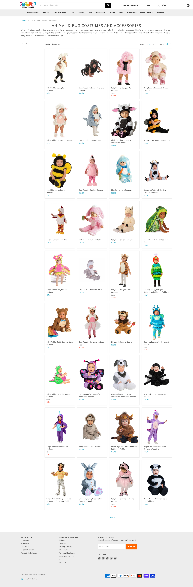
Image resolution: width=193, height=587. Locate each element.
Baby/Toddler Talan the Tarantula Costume (91, 89)
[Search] (108, 5)
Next (111, 517)
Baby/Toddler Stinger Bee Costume (157, 140)
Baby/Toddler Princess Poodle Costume (122, 500)
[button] (22, 579)
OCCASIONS (131, 12)
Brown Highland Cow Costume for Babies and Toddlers (124, 447)
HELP (148, 5)
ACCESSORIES (100, 12)
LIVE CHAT (63, 563)
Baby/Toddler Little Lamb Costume (59, 140)
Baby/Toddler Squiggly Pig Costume (121, 89)
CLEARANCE (160, 12)
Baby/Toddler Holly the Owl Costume (56, 291)
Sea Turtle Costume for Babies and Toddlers (156, 241)
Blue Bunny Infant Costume (121, 190)
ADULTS (81, 12)
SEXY (90, 12)
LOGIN (163, 5)
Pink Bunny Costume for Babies (90, 240)
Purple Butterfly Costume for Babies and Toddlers (89, 395)
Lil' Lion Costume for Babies (121, 342)
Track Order (25, 543)
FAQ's (61, 559)
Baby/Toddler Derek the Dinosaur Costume (59, 395)
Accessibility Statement (29, 553)
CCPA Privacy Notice (66, 556)
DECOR (112, 12)
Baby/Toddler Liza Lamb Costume (91, 342)
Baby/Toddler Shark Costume (90, 140)
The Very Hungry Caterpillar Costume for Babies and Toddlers (156, 291)
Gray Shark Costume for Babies (90, 290)
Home (23, 20)
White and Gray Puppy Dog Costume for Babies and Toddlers (123, 395)
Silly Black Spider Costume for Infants (155, 395)
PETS (121, 12)
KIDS (72, 12)
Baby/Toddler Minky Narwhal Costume (57, 447)
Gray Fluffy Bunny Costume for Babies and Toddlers (90, 500)
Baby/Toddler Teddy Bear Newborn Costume (59, 343)
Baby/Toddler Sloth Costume (90, 446)
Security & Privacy (65, 546)
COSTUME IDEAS (60, 12)
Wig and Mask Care (27, 550)
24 (147, 44)
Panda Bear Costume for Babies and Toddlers (155, 500)
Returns (62, 540)
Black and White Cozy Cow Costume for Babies (121, 141)
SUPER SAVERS (145, 12)
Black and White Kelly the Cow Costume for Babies (155, 191)
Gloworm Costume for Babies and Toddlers (156, 343)
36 (150, 44)
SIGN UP (131, 546)
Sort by (47, 44)
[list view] (170, 44)
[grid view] (167, 44)
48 (153, 44)
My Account (25, 540)
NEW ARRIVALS (32, 12)
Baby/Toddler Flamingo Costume (91, 190)
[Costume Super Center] (28, 5)
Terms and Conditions (66, 553)
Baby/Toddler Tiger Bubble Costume (121, 291)
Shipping (62, 543)
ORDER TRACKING (130, 5)
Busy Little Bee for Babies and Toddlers (57, 191)
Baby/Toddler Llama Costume (122, 240)
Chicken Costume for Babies (56, 240)
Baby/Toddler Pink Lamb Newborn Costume (157, 89)
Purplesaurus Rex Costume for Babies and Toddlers (155, 447)
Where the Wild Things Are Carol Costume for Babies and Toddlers (58, 500)
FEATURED (46, 12)
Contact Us (25, 546)
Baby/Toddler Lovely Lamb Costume (56, 89)
